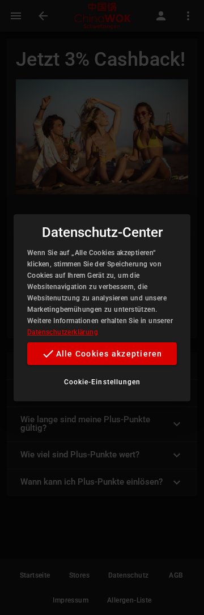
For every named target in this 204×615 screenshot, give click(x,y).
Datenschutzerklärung (62, 332)
